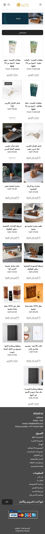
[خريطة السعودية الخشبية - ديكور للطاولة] (33, 252)
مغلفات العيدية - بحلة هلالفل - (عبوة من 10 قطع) (33, 106)
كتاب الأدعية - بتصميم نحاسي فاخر (33, 347)
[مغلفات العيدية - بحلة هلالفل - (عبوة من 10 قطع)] (33, 89)
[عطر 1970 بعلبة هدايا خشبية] (33, 292)
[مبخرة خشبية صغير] (12, 172)
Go (7, 502)
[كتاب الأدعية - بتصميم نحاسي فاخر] (33, 332)
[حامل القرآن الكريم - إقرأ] (12, 89)
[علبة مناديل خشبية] (12, 252)
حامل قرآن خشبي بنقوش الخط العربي (12, 147)
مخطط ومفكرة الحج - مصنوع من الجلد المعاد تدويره (12, 349)
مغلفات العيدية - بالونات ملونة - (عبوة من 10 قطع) (33, 63)
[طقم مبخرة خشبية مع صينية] (33, 212)
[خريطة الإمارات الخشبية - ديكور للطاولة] (12, 212)
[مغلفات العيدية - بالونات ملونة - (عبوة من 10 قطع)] (33, 46)
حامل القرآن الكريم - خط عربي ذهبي (33, 147)
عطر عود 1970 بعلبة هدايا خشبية (12, 307)
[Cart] (4, 4)
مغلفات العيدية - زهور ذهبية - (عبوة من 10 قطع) (12, 63)
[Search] (8, 4)
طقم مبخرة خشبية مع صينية (33, 227)
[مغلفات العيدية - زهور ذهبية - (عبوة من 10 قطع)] (12, 46)
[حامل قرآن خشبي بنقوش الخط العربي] (12, 132)
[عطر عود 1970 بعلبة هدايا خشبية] (12, 292)
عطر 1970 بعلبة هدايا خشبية (33, 307)
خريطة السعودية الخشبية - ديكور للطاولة (33, 267)
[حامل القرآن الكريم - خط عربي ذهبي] (33, 132)
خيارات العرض (33, 75)
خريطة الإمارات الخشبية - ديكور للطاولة (12, 227)
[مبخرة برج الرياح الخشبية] (33, 172)
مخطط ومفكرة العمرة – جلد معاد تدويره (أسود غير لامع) (33, 392)
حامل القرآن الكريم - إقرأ (12, 104)
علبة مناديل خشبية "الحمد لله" (12, 267)
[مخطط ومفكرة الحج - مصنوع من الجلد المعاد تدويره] (12, 332)
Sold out (12, 118)
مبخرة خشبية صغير (12, 186)
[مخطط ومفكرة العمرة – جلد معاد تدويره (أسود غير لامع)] (33, 375)
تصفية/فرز (22, 33)
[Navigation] (40, 4)
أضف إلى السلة (32, 158)
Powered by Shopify (23, 531)
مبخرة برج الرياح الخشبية (33, 187)
